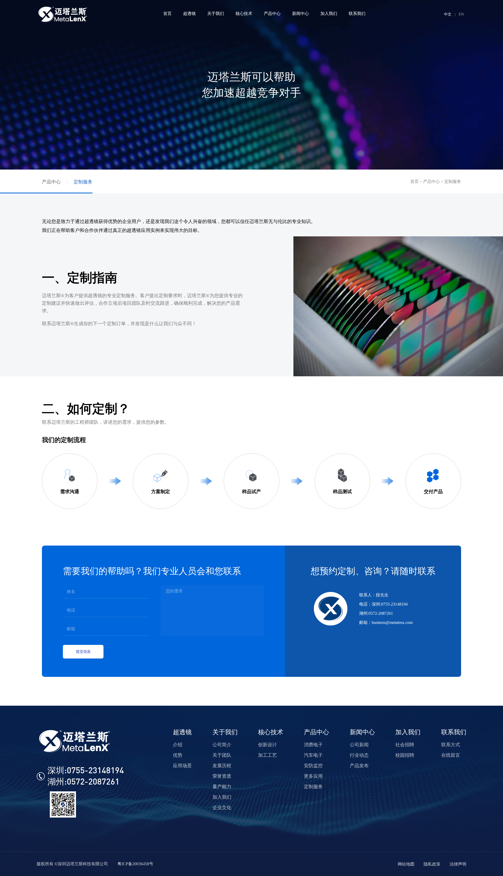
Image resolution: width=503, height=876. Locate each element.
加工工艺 (267, 755)
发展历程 (221, 765)
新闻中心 (362, 732)
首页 (414, 181)
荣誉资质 (221, 776)
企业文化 (221, 807)
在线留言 (450, 755)
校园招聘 (404, 755)
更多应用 (313, 776)
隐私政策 (432, 864)
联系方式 (450, 744)
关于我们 (225, 732)
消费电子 (313, 744)
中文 (447, 14)
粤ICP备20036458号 (135, 864)
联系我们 (453, 732)
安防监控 (313, 765)
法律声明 (458, 864)
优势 (177, 755)
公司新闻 (359, 744)
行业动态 (359, 755)
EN (461, 14)
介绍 (177, 744)
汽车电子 (313, 755)
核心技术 (270, 732)
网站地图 (406, 864)
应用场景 (182, 765)
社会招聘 (404, 744)
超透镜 (182, 732)
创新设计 (267, 744)
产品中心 (51, 181)
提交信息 (83, 652)
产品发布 (359, 765)
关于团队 (221, 755)
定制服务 (83, 181)
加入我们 (221, 797)
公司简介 (221, 744)
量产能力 (221, 786)
